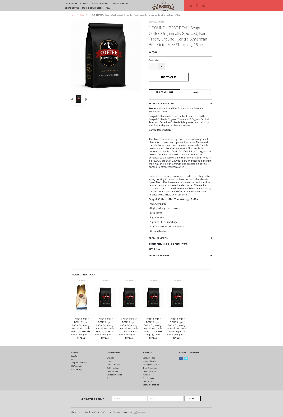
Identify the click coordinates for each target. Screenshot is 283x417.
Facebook (181, 358)
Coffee (84, 3)
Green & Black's (149, 371)
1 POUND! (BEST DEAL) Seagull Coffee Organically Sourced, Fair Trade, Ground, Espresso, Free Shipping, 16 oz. (177, 327)
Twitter (186, 358)
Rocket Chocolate (150, 361)
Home (73, 15)
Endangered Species (151, 364)
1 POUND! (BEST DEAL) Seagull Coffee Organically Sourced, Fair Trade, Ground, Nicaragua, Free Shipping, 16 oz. (129, 327)
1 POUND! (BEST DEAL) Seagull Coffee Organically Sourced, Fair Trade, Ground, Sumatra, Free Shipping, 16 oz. (105, 327)
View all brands (151, 384)
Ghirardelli (147, 381)
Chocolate (71, 3)
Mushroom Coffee (92, 7)
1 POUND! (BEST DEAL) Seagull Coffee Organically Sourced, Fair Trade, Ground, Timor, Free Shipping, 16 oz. (152, 327)
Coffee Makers (120, 3)
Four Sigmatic (148, 378)
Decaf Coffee (72, 7)
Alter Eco (146, 375)
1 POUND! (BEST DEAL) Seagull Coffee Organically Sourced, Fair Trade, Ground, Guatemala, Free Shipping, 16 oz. (81, 327)
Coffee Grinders (100, 3)
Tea (108, 7)
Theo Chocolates (150, 368)
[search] (197, 6)
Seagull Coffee (149, 358)
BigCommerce (140, 412)
